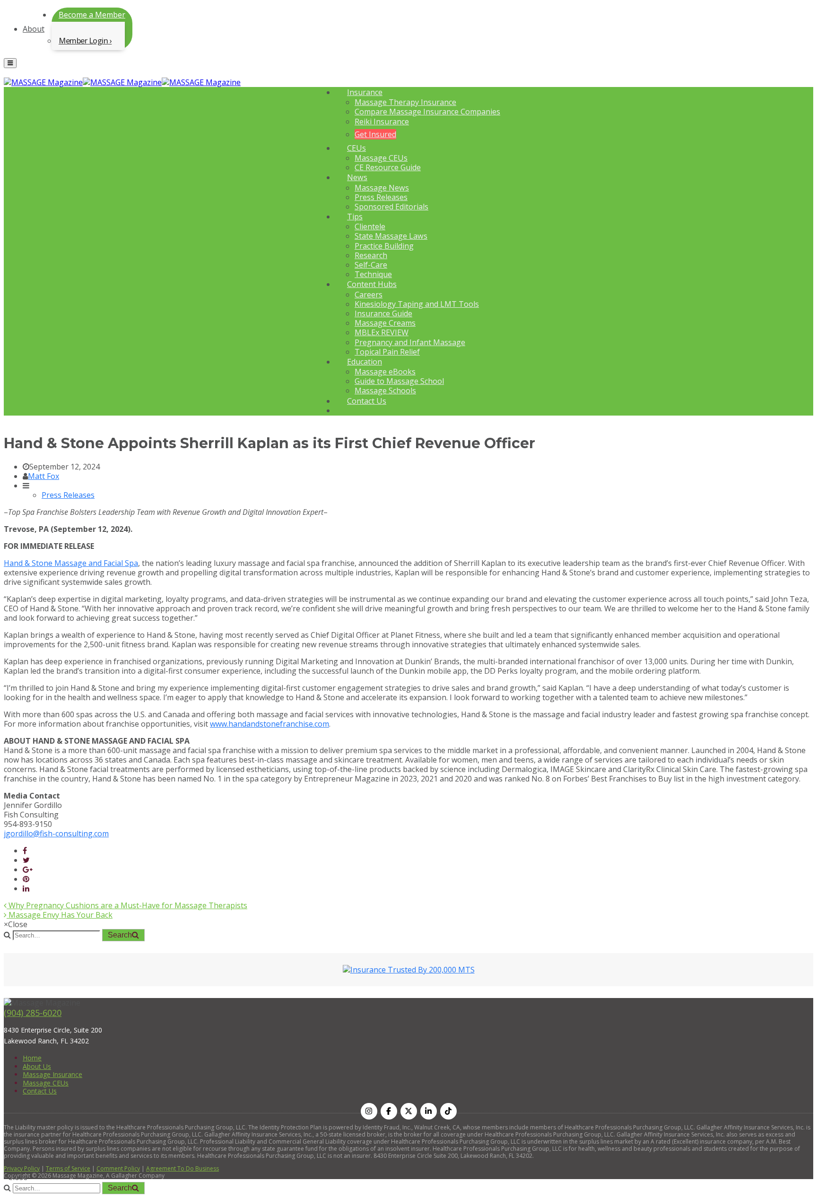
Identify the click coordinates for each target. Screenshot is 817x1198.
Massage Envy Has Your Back (60, 915)
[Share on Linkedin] (26, 888)
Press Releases (381, 197)
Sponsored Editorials (391, 206)
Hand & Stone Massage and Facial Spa (71, 563)
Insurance (364, 92)
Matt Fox (43, 476)
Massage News (382, 187)
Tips (355, 216)
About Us (37, 1066)
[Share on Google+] (28, 869)
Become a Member (92, 14)
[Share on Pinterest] (26, 879)
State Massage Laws (391, 236)
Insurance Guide (383, 313)
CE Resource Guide (388, 167)
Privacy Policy (22, 1168)
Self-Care (371, 265)
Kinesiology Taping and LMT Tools (417, 304)
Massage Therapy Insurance (405, 102)
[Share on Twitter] (26, 860)
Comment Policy (118, 1168)
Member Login (83, 40)
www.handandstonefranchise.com (269, 724)
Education (364, 361)
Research (371, 255)
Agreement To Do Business (182, 1168)
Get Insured (375, 134)
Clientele (370, 226)
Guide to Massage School (399, 381)
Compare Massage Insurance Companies (427, 111)
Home (32, 1057)
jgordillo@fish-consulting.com (56, 833)
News (357, 177)
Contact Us (366, 401)
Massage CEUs (381, 158)
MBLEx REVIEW (381, 332)
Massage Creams (385, 323)
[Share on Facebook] (25, 850)
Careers (368, 294)
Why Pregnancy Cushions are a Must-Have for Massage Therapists (127, 905)
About (33, 29)
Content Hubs (372, 284)
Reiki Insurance (382, 121)
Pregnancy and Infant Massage (410, 342)
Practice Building (384, 246)
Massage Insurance (52, 1074)
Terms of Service (68, 1168)
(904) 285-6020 (32, 1012)
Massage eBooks (385, 371)
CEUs (356, 148)
